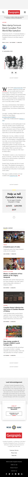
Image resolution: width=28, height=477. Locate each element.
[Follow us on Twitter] (9, 474)
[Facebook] (12, 72)
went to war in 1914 (18, 87)
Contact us (14, 470)
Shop (14, 209)
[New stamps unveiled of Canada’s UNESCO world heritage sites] (14, 342)
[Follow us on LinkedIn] (21, 474)
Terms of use (14, 464)
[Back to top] (14, 217)
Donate (9, 206)
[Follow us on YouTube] (18, 474)
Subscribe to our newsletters (14, 414)
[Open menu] (25, 12)
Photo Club (14, 453)
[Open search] (3, 12)
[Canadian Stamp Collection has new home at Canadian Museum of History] (14, 308)
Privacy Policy (14, 467)
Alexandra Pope (8, 51)
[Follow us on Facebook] (6, 474)
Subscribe (18, 206)
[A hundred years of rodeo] (14, 243)
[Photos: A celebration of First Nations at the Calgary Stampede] (14, 274)
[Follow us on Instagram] (12, 474)
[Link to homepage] (14, 12)
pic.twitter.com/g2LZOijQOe (8, 117)
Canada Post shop (13, 175)
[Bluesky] (16, 72)
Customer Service (14, 450)
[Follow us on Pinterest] (15, 474)
